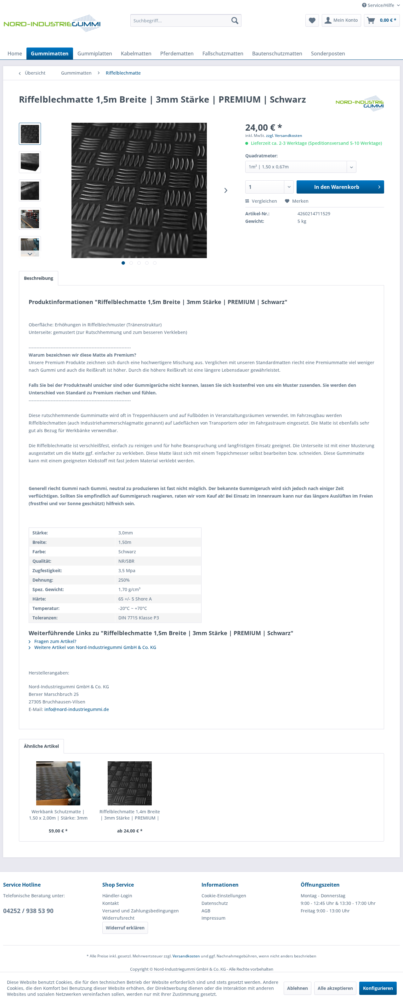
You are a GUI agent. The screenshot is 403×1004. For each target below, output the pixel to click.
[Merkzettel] (312, 20)
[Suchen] (234, 20)
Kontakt (110, 903)
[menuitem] (185, 20)
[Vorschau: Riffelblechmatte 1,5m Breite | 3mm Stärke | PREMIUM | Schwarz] (30, 134)
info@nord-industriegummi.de (76, 709)
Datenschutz (215, 903)
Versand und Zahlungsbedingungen (140, 911)
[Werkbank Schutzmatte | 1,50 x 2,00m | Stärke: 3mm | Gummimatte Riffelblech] (58, 783)
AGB (206, 911)
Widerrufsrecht (118, 918)
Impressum (213, 918)
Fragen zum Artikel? (54, 641)
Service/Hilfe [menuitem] (380, 5)
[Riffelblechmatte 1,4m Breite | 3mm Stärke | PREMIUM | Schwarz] (130, 783)
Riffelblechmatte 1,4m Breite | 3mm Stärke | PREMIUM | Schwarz (129, 815)
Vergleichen (264, 201)
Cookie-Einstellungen (224, 896)
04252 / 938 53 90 (28, 911)
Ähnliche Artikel (41, 746)
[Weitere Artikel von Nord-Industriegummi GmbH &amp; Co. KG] (360, 105)
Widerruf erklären (125, 928)
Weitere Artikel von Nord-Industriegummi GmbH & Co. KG (94, 647)
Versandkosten (186, 956)
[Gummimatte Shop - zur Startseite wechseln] (52, 29)
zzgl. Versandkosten (284, 135)
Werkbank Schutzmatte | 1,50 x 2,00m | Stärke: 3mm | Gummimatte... (58, 815)
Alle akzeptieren (335, 988)
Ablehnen (297, 988)
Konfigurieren (378, 988)
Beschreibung (38, 278)
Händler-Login (117, 896)
